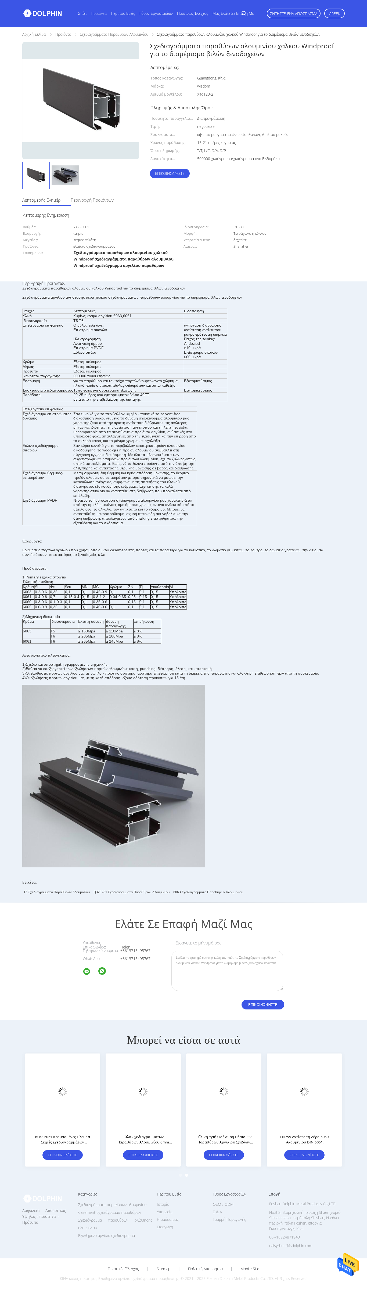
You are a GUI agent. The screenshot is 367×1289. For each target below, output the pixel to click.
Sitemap (163, 1269)
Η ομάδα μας (168, 1219)
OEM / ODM (223, 1204)
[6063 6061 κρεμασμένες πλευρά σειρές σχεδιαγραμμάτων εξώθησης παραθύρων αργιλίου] (62, 1091)
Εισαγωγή (165, 1226)
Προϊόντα (99, 13)
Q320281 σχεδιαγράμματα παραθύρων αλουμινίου (131, 892)
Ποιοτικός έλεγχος (192, 13)
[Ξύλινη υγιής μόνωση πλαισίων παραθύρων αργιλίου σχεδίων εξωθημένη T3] (223, 1091)
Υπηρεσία (164, 1211)
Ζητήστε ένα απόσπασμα (293, 13)
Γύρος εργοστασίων (156, 13)
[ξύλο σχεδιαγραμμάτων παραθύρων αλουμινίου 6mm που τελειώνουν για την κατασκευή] (143, 1091)
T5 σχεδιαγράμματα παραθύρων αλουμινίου (57, 892)
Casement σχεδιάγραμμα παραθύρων (109, 1212)
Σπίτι (82, 13)
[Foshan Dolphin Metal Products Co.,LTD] (90, 972)
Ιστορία (163, 1204)
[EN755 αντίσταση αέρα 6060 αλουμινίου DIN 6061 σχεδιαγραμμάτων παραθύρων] (304, 1091)
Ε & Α (217, 1211)
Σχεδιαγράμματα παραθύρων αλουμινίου (112, 1204)
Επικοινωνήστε (170, 173)
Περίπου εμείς (123, 13)
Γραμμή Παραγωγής (229, 1219)
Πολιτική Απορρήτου (205, 1269)
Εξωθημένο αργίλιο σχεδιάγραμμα (106, 1235)
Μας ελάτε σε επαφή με (233, 13)
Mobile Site (249, 1269)
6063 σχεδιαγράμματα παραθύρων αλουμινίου (208, 892)
